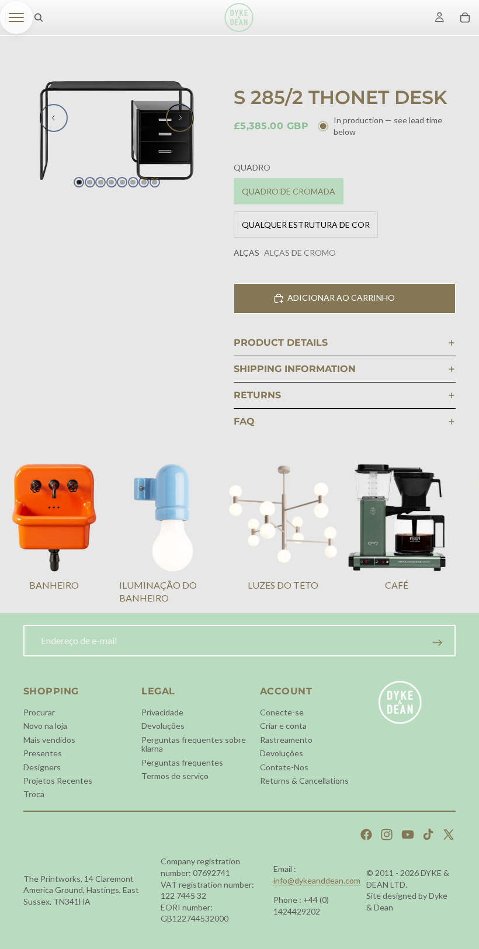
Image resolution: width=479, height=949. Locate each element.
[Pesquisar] (38, 17)
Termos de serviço (175, 776)
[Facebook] (366, 835)
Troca (33, 794)
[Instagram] (387, 835)
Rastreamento (286, 739)
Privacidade (162, 712)
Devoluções (163, 726)
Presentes (42, 753)
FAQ (244, 421)
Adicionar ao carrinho (341, 298)
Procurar (39, 712)
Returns (257, 395)
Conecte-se (282, 712)
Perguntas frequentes (182, 762)
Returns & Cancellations (304, 780)
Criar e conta (283, 726)
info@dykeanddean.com (316, 880)
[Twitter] (449, 835)
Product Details (281, 342)
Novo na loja (45, 726)
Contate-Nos (284, 766)
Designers (42, 766)
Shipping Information (295, 368)
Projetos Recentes (57, 780)
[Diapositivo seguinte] (180, 118)
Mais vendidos (49, 739)
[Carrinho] (465, 17)
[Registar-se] (437, 643)
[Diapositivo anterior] (54, 118)
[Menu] (16, 17)
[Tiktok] (428, 835)
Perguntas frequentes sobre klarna (193, 743)
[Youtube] (408, 835)
